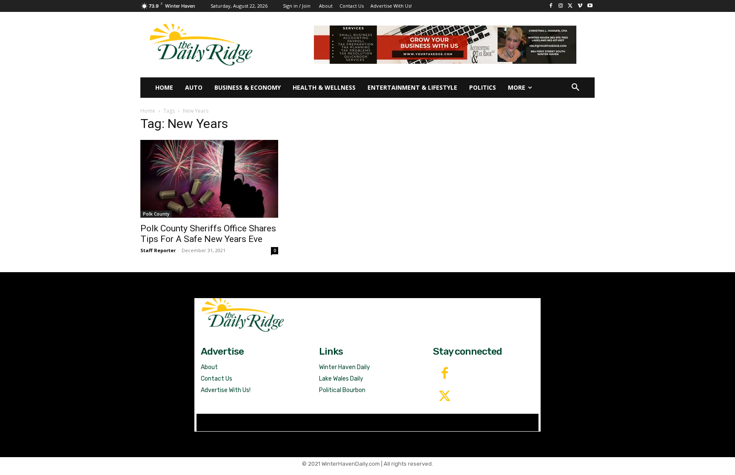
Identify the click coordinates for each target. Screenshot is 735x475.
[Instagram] (561, 6)
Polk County (156, 214)
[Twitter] (444, 396)
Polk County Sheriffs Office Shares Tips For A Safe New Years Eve (208, 233)
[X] (570, 6)
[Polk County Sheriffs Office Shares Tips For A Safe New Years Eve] (209, 178)
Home (147, 110)
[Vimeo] (580, 6)
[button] (575, 87)
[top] (445, 45)
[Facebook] (551, 6)
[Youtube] (590, 6)
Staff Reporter (158, 250)
